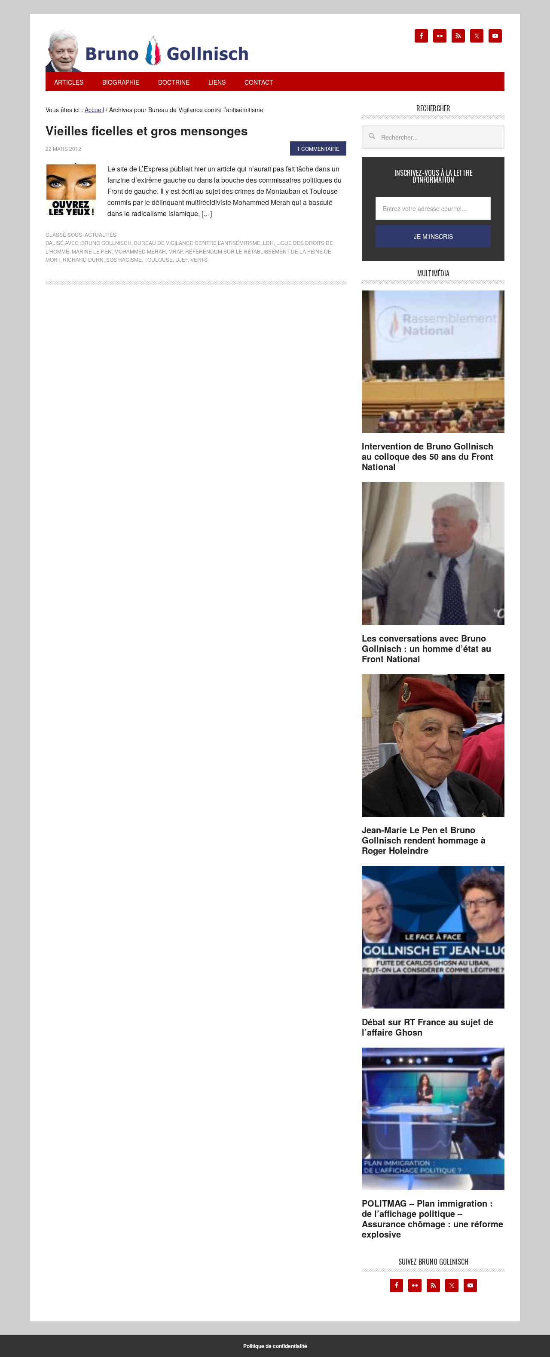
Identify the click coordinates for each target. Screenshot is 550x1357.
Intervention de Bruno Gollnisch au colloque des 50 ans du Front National (427, 456)
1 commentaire (318, 148)
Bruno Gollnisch (106, 242)
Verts (199, 259)
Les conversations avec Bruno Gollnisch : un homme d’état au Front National (426, 648)
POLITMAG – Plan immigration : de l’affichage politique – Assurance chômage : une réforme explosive (432, 1218)
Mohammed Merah (140, 251)
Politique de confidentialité (275, 1346)
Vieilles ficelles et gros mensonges (147, 130)
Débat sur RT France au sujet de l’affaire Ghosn (427, 1026)
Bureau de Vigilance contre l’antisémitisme (197, 242)
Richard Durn (83, 259)
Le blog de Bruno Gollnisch (157, 50)
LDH (268, 242)
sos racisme (124, 259)
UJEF (181, 259)
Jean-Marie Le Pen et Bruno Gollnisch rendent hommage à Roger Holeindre (424, 839)
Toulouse (158, 259)
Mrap (175, 251)
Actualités (100, 234)
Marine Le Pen (92, 251)
